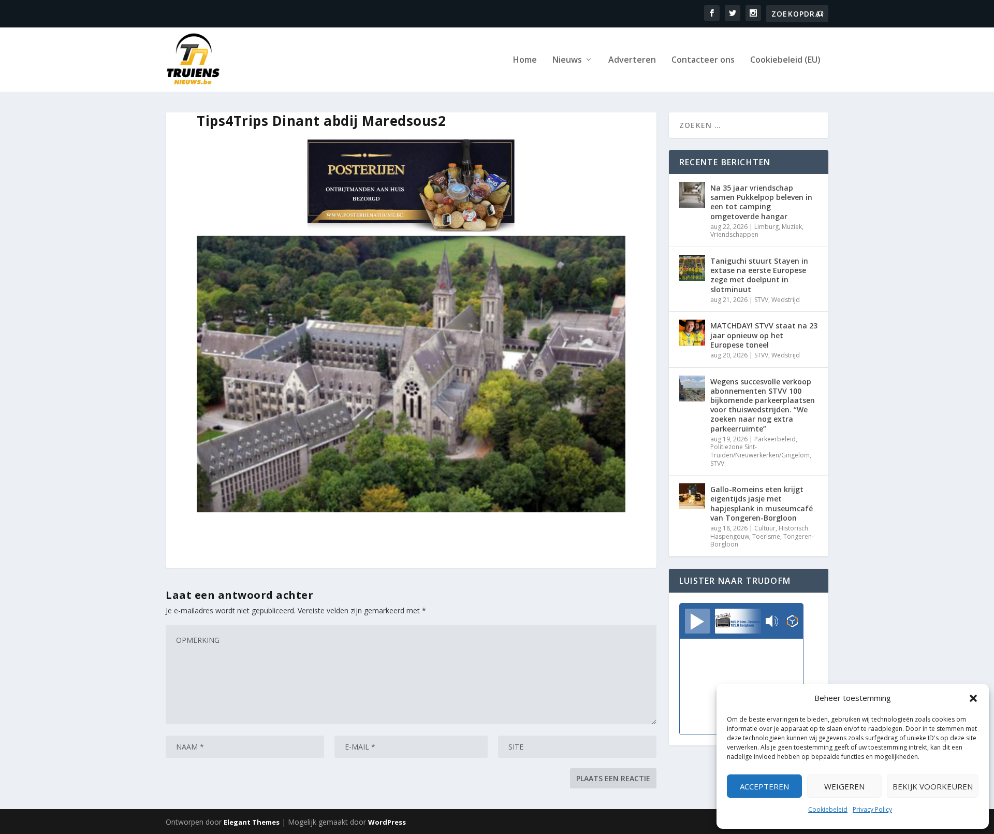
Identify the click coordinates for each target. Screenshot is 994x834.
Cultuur (765, 528)
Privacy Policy (872, 809)
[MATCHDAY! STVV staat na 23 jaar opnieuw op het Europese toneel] (692, 333)
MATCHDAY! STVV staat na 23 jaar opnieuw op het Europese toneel (763, 335)
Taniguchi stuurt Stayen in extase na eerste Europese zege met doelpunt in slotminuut (759, 275)
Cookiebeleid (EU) (785, 60)
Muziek (792, 226)
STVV (761, 299)
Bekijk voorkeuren (933, 786)
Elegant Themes (252, 822)
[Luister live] (697, 621)
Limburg (766, 226)
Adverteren (632, 60)
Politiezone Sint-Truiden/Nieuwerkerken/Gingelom (760, 450)
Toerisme (766, 536)
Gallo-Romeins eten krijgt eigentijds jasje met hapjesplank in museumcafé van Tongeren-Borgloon (761, 503)
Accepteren (764, 786)
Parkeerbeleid (775, 439)
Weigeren (844, 786)
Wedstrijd (785, 299)
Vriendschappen (734, 234)
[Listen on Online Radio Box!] (792, 622)
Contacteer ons (703, 60)
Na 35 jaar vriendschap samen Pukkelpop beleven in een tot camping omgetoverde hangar (761, 202)
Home (525, 60)
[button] (973, 698)
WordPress (387, 822)
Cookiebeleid (827, 809)
